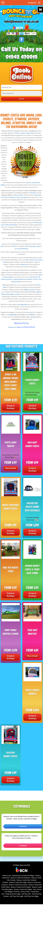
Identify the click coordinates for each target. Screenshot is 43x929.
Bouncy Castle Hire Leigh (17, 882)
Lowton (17, 294)
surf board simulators (8, 197)
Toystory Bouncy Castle (11, 754)
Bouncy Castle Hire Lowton (18, 885)
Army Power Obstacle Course (11, 631)
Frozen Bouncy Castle (32, 381)
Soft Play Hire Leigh (16, 896)
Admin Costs (6, 875)
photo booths (18, 195)
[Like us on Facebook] (21, 40)
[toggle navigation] (39, 2)
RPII (2, 246)
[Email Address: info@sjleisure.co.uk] (21, 21)
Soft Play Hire (26, 894)
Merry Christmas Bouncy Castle (10, 506)
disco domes (30, 260)
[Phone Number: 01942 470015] (21, 57)
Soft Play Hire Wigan (31, 896)
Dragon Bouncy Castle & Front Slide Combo (32, 569)
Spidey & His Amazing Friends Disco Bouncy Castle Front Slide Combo (10, 382)
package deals (23, 304)
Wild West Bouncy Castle (32, 444)
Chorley (31, 289)
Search (21, 99)
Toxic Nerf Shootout (32, 631)
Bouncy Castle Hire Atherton (20, 878)
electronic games (22, 197)
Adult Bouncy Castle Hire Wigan (23, 875)
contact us (12, 327)
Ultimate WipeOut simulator (22, 279)
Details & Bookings (10, 407)
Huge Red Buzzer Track (10, 569)
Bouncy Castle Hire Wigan (23, 889)
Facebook (12, 314)
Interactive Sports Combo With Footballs (32, 506)
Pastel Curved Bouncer (32, 691)
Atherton (23, 264)
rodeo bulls (29, 133)
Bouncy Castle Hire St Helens (21, 887)
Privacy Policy (25, 891)
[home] (3, 2)
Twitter (32, 314)
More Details (10, 468)
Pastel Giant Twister (11, 444)
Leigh (38, 292)
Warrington (10, 294)
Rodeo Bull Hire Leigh (13, 894)
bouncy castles (20, 133)
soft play (33, 193)
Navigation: (32, 3)
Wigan (26, 289)
